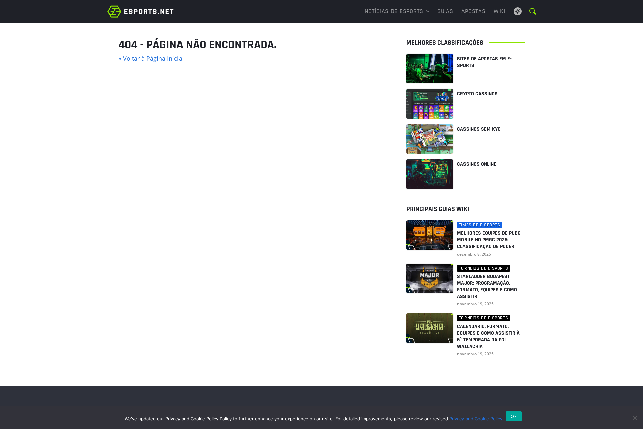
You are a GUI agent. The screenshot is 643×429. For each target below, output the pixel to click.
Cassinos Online (476, 164)
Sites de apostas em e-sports (484, 62)
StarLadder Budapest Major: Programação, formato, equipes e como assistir (487, 286)
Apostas (473, 11)
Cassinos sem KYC (479, 129)
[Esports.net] (140, 11)
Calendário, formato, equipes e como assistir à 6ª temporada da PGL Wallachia (488, 336)
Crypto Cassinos (477, 93)
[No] (634, 417)
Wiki (499, 11)
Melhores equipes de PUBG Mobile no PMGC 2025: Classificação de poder (489, 240)
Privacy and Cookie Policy (475, 418)
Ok (514, 416)
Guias (445, 11)
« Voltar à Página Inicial (151, 58)
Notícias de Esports (394, 11)
